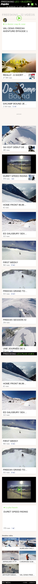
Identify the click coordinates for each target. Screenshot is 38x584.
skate (20, 6)
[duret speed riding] (19, 489)
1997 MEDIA (7, 582)
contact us (32, 582)
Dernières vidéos (7, 535)
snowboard (12, 6)
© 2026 (25, 582)
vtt (17, 6)
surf (24, 6)
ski (7, 6)
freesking (18, 354)
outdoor (29, 6)
